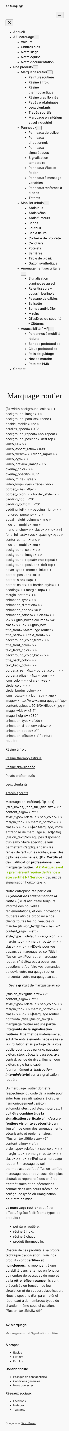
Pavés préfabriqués (20, 776)
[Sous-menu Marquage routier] (50, 72)
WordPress (28, 1423)
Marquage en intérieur (22, 802)
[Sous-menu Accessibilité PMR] (51, 329)
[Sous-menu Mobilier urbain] (46, 203)
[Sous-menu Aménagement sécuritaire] (23, 274)
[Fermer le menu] (9, 23)
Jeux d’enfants (17, 784)
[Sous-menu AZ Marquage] (36, 37)
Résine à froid (16, 749)
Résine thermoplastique (24, 758)
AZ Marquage (14, 6)
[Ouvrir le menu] (59, 15)
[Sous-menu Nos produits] (35, 67)
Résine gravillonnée (20, 767)
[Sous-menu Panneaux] (39, 128)
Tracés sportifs (17, 793)
